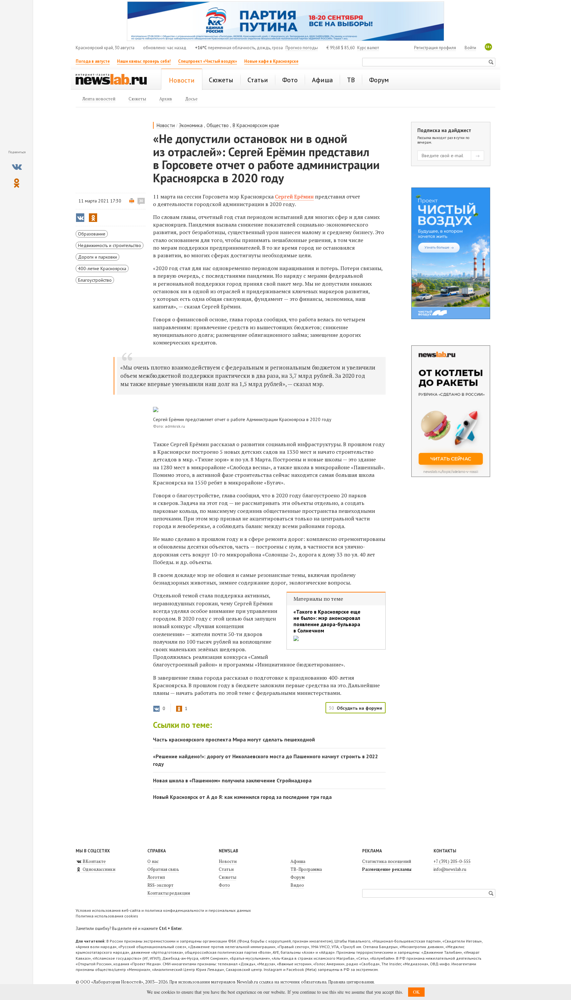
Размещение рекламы (386, 869)
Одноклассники (98, 869)
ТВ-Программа (306, 869)
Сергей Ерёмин (294, 196)
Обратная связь (163, 869)
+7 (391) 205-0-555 (452, 861)
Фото (224, 885)
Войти (470, 48)
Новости (166, 125)
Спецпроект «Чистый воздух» (207, 61)
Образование (91, 234)
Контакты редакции (168, 893)
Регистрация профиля (435, 48)
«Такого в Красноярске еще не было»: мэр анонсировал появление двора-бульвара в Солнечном (327, 621)
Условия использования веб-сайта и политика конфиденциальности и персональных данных (163, 910)
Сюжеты (227, 877)
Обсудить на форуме (359, 708)
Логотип (156, 877)
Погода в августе (93, 61)
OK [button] (416, 992)
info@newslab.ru (450, 869)
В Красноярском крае (256, 125)
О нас (153, 861)
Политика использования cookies (107, 915)
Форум (297, 877)
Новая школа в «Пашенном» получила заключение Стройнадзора (232, 780)
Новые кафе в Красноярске (271, 61)
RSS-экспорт (160, 885)
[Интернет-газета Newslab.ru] (114, 80)
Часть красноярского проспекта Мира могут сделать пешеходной (234, 739)
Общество (218, 125)
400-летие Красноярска (102, 268)
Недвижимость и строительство (109, 245)
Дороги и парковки (97, 257)
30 (141, 201)
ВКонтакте (94, 861)
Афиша (297, 861)
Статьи (226, 869)
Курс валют (368, 48)
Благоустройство (95, 280)
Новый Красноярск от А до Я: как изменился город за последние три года (242, 797)
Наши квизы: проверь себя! (144, 61)
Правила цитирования (351, 982)
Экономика (191, 125)
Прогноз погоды (302, 48)
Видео (297, 885)
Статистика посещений (386, 861)
